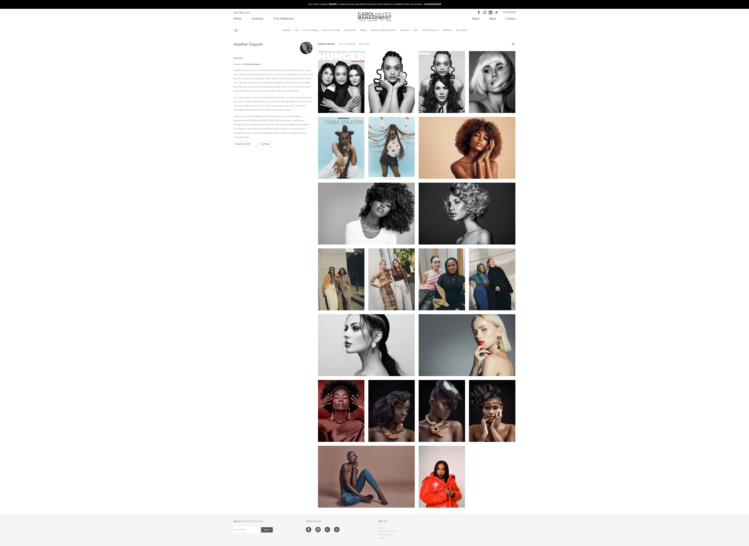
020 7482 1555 (242, 12)
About (475, 18)
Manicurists (350, 30)
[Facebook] (479, 12)
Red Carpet (364, 44)
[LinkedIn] (490, 12)
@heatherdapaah (252, 64)
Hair (297, 30)
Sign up (267, 530)
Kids (416, 30)
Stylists (363, 30)
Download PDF (243, 144)
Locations (257, 18)
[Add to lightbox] (513, 44)
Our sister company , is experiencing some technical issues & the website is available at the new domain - (374, 4)
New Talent (461, 30)
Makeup (286, 30)
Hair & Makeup (311, 30)
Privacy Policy (384, 534)
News (492, 18)
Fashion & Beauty (326, 44)
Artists (238, 18)
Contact (511, 18)
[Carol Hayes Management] (374, 16)
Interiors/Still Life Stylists (383, 30)
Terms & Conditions (387, 531)
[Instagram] (484, 12)
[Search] (236, 30)
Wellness (447, 30)
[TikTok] (496, 12)
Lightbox (509, 12)
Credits (381, 538)
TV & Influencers (283, 18)
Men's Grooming (331, 30)
